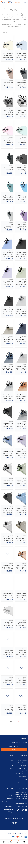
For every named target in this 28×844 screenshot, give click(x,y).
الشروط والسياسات (8, 809)
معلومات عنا (10, 792)
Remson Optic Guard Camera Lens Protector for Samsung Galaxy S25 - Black (21, 625)
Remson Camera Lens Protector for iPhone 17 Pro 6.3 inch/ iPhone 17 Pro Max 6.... (21, 569)
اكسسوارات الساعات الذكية (21, 773)
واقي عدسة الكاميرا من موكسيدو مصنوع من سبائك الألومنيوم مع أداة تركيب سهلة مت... (21, 85)
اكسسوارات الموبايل (22, 760)
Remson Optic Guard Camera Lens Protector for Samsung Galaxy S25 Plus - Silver (7, 654)
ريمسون (11, 760)
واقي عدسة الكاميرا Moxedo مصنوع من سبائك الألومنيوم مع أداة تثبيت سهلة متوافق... (7, 114)
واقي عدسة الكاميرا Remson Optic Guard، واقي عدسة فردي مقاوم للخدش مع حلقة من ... (21, 711)
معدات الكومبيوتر (23, 768)
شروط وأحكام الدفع (9, 812)
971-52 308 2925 (21, 806)
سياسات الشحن (9, 798)
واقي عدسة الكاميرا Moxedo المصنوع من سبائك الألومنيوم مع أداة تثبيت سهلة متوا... (20, 114)
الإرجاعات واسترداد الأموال (7, 801)
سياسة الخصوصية (9, 806)
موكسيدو (11, 762)
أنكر (12, 765)
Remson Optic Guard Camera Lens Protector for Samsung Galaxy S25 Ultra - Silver (7, 682)
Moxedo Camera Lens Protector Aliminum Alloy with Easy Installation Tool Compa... (21, 57)
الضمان (11, 803)
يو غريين (11, 768)
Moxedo (24, 52)
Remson (11, 421)
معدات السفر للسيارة (22, 782)
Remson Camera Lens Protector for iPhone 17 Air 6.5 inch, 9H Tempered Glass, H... (21, 512)
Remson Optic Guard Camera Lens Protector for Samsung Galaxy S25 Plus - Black (21, 654)
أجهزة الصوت (24, 771)
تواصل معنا (10, 795)
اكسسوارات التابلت (22, 776)
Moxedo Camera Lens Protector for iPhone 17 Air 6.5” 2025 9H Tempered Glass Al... (7, 313)
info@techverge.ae (20, 803)
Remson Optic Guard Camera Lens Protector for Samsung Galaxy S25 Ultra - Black (21, 682)
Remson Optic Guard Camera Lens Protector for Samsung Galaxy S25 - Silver (7, 625)
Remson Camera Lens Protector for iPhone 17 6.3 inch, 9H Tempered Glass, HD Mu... (7, 427)
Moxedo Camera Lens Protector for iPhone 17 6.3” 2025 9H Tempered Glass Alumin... (21, 256)
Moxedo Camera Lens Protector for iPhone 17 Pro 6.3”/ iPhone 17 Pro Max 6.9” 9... (7, 370)
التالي (10, 721)
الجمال (25, 779)
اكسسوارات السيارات (22, 762)
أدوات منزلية (24, 765)
